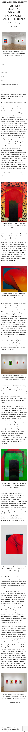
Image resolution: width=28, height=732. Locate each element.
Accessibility (5, 731)
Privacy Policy (15, 729)
